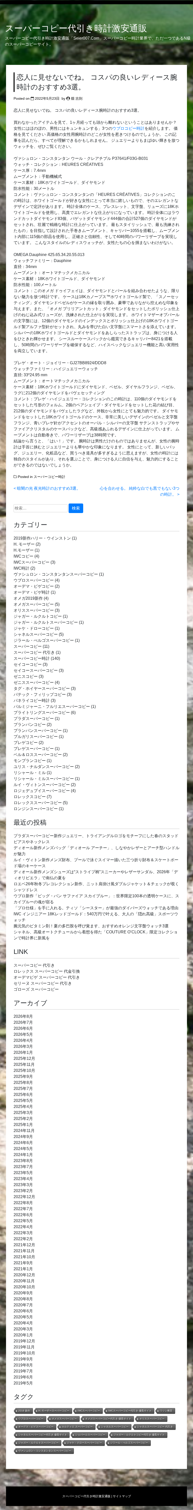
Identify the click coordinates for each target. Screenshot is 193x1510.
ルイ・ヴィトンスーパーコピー (42, 785)
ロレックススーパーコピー (38, 803)
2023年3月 (23, 1185)
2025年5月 (23, 1100)
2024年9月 (23, 1137)
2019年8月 (23, 1365)
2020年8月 (23, 1299)
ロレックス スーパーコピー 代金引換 (47, 971)
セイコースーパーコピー (36, 670)
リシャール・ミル (30, 773)
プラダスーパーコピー (34, 718)
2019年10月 (24, 1353)
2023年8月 (23, 1161)
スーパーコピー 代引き (34, 652)
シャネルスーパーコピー (36, 634)
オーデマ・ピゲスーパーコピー (36, 1426)
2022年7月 (23, 1209)
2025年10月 (24, 1070)
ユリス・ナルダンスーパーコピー (44, 767)
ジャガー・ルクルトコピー (38, 616)
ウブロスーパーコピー (34, 580)
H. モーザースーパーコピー (53, 1410)
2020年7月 (23, 1305)
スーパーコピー (28, 646)
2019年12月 (24, 1341)
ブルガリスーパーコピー (36, 736)
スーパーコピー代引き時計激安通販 (76, 28)
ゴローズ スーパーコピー (36, 989)
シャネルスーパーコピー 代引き (155, 1426)
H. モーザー (24, 544)
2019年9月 (23, 1359)
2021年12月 (24, 1245)
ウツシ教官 (166, 1410)
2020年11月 (24, 1281)
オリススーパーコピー (34, 610)
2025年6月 (23, 1094)
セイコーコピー (28, 664)
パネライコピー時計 (32, 700)
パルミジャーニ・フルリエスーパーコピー (52, 706)
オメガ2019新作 (28, 598)
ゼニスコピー (26, 676)
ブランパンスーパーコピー (38, 730)
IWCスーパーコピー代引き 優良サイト (130, 1410)
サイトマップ (122, 1496)
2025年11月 (24, 1064)
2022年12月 (24, 1197)
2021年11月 (24, 1251)
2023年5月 (23, 1173)
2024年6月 (23, 1143)
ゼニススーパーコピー (34, 682)
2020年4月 (23, 1323)
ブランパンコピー (30, 724)
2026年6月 (23, 1028)
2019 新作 (24, 1410)
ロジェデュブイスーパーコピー (42, 791)
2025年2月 (23, 1118)
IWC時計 (21, 568)
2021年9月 (23, 1263)
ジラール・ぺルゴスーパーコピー (44, 640)
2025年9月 (23, 1076)
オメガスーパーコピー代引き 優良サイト (108, 1418)
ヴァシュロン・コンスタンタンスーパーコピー (56, 574)
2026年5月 (23, 1034)
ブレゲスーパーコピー (34, 748)
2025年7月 (23, 1088)
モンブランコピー (30, 761)
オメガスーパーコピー (34, 604)
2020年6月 (23, 1311)
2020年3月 (23, 1329)
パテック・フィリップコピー (40, 694)
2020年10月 (24, 1287)
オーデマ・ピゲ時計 (32, 592)
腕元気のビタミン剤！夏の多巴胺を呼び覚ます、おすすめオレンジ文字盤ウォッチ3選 (91, 926)
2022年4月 (23, 1227)
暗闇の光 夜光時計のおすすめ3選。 (48, 488)
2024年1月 (23, 1155)
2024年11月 (24, 1130)
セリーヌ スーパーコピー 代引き (43, 983)
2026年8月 (23, 1016)
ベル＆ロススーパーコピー (38, 754)
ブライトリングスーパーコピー (42, 712)
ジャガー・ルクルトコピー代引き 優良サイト (139, 1434)
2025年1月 (23, 1124)
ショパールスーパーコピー (90, 1434)
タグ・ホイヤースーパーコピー (42, 688)
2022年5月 (23, 1221)
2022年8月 (23, 1203)
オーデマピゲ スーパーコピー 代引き (47, 977)
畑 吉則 (76, 98)
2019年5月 (23, 1383)
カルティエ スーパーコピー (77, 1426)
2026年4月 (23, 1040)
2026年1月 (23, 1052)
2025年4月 (23, 1106)
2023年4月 (23, 1179)
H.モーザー (24, 550)
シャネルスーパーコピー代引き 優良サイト (42, 1434)
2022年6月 (23, 1215)
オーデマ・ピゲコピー (34, 586)
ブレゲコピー (26, 742)
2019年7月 (23, 1371)
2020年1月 (23, 1335)
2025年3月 (23, 1112)
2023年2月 (23, 1191)
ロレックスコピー (30, 797)
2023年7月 (23, 1167)
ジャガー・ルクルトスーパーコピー (46, 622)
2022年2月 (23, 1239)
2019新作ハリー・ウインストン (42, 538)
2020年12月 (24, 1275)
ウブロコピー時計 (128, 128)
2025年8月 (23, 1082)
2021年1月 (23, 1269)
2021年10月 (24, 1257)
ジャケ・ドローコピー (34, 628)
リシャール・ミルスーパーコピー (44, 779)
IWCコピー (23, 556)
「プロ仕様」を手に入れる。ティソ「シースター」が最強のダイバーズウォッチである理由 (96, 908)
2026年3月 (23, 1046)
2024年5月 (23, 1149)
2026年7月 (23, 1022)
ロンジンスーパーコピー (36, 809)
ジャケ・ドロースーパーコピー (84, 1442)
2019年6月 (23, 1377)
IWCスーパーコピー (32, 562)
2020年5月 (23, 1317)
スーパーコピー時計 (49, 477)
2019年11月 (24, 1347)
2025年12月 (24, 1058)
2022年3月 (23, 1233)
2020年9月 (23, 1293)
